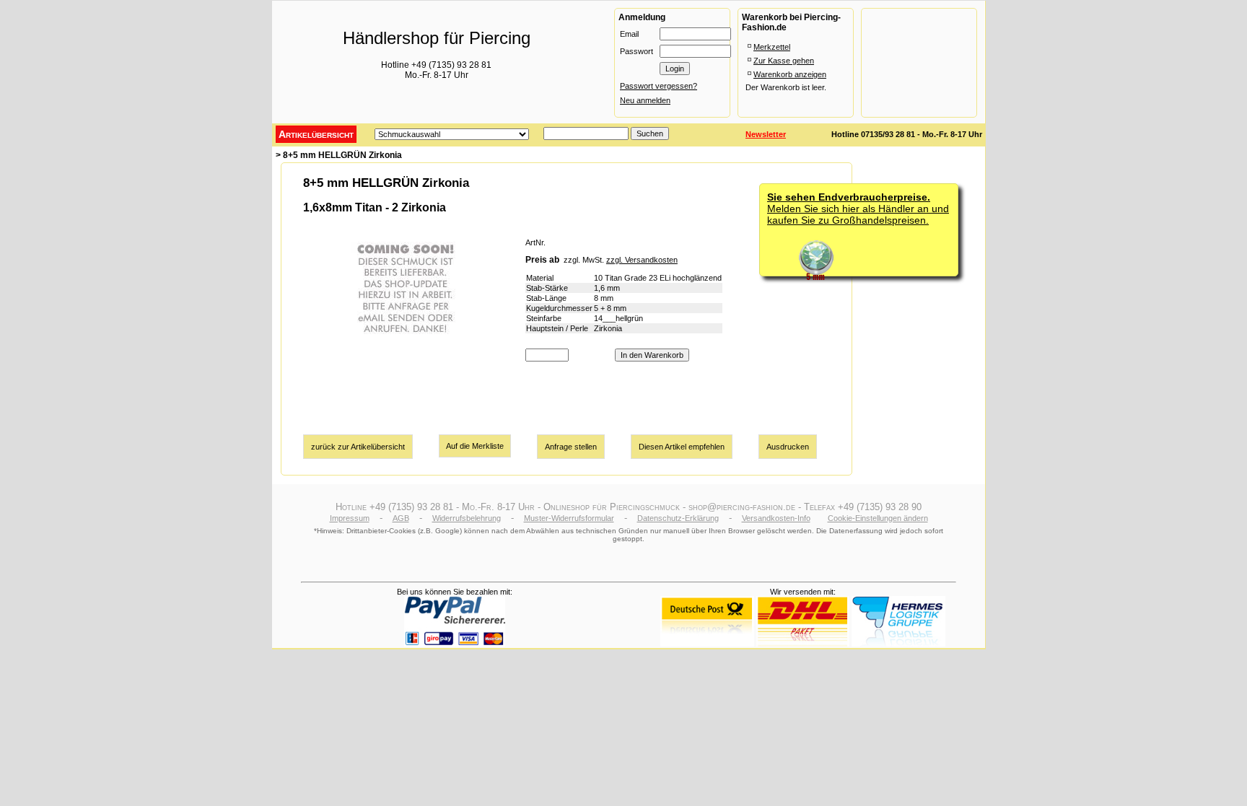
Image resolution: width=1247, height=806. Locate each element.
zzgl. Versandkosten (642, 259)
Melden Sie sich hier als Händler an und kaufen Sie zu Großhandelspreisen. (858, 208)
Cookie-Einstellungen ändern (878, 518)
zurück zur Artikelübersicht (358, 446)
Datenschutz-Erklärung (678, 518)
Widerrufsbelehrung (466, 518)
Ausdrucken (787, 446)
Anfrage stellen (571, 446)
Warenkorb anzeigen (789, 74)
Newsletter (765, 134)
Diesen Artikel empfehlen (682, 446)
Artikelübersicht (316, 134)
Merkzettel (771, 47)
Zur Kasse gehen (783, 60)
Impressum (349, 518)
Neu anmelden (645, 100)
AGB (401, 518)
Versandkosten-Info (776, 518)
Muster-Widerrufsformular (569, 518)
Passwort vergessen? (658, 86)
